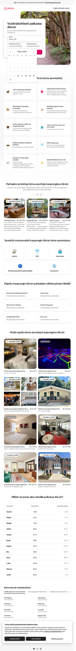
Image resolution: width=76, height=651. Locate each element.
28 (26, 76)
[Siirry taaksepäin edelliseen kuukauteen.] (10, 51)
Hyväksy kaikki (15, 639)
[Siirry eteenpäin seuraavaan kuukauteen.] (33, 51)
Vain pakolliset (36, 639)
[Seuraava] (41, 194)
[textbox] (16, 46)
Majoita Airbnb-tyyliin (61, 8)
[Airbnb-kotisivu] (9, 8)
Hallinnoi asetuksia (57, 639)
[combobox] (25, 39)
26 (18, 76)
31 (10, 80)
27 (22, 76)
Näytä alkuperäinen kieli (52, 2)
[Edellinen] (33, 194)
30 (34, 76)
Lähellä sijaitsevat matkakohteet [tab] (14, 592)
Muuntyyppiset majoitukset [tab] (37, 592)
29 (30, 76)
